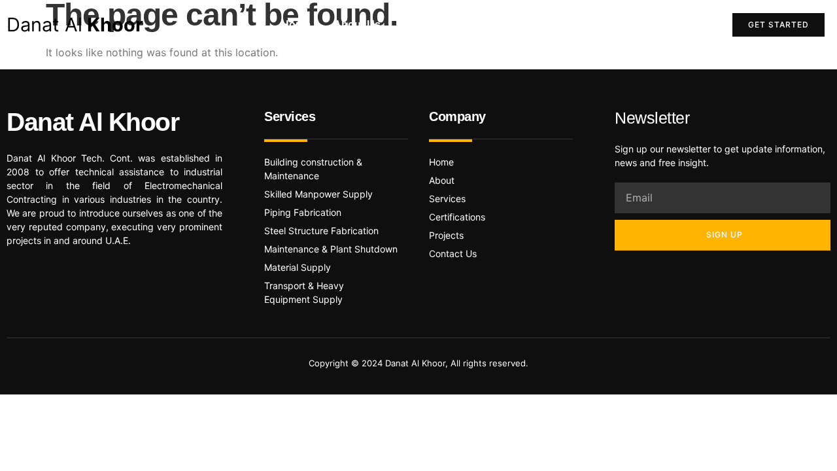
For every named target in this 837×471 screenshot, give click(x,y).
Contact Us (671, 24)
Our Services (524, 24)
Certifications (436, 24)
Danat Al (75, 24)
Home (296, 24)
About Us (357, 24)
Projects (600, 24)
